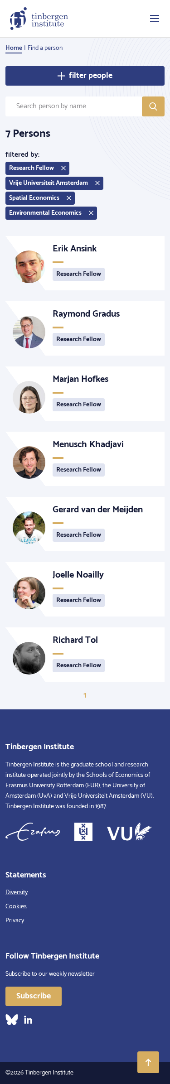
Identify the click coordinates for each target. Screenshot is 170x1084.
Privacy (14, 920)
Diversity (16, 892)
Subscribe (33, 996)
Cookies (16, 906)
